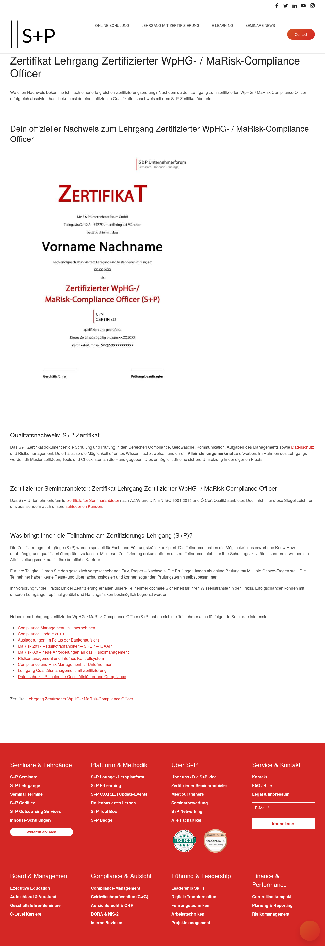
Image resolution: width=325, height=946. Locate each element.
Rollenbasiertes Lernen (113, 803)
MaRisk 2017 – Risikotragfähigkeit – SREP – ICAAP (65, 646)
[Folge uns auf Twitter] (285, 5)
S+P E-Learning (106, 785)
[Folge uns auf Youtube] (303, 5)
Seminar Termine (26, 794)
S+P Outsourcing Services (35, 811)
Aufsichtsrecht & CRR (112, 905)
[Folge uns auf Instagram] (312, 5)
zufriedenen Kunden (84, 506)
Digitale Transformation (193, 897)
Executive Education (30, 888)
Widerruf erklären (41, 832)
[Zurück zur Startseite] (33, 34)
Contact (301, 34)
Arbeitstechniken (187, 914)
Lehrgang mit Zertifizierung (170, 25)
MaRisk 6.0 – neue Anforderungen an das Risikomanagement (73, 652)
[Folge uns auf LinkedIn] (294, 5)
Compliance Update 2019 (41, 634)
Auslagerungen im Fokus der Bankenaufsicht (58, 640)
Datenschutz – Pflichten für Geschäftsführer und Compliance (72, 676)
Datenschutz (302, 447)
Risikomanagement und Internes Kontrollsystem (61, 658)
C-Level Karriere (25, 914)
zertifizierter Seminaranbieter (93, 500)
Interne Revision (106, 922)
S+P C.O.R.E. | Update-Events (119, 794)
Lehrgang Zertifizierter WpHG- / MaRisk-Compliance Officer (80, 699)
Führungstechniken (190, 905)
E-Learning (222, 25)
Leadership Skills (188, 888)
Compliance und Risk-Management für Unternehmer (64, 664)
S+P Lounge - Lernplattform (117, 777)
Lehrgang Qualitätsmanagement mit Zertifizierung (62, 670)
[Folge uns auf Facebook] (276, 5)
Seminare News (260, 25)
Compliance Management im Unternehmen (56, 628)
